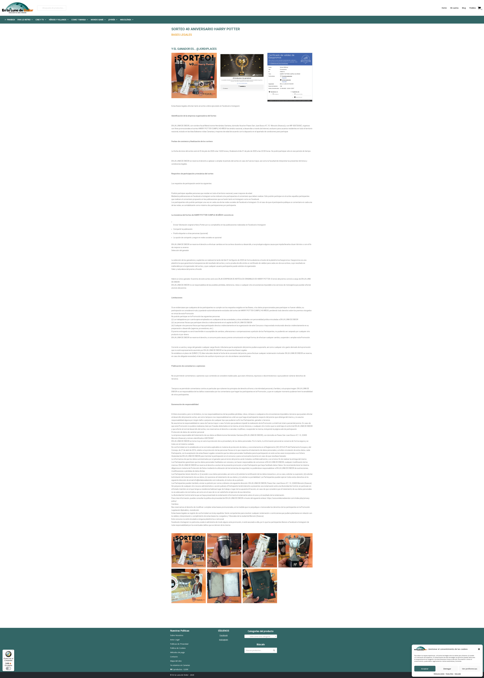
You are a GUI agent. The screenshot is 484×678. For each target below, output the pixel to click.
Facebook (224, 635)
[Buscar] (274, 650)
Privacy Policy (449, 674)
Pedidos (472, 8)
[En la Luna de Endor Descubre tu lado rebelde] (17, 7)
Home (444, 8)
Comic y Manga (78, 19)
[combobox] (260, 636)
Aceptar (424, 668)
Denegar (447, 668)
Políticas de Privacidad (179, 644)
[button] (479, 649)
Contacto (174, 656)
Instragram (223, 639)
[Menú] (12, 651)
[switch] (8, 668)
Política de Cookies (439, 674)
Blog (464, 8)
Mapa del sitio (176, 661)
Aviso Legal (458, 674)
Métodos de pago (177, 652)
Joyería (111, 19)
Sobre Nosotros (176, 635)
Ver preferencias (469, 668)
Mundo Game (97, 19)
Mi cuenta (454, 8)
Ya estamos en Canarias (180, 665)
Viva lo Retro (24, 19)
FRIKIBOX (11, 19)
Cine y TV (40, 19)
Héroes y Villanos (57, 19)
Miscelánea (125, 19)
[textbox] (261, 636)
